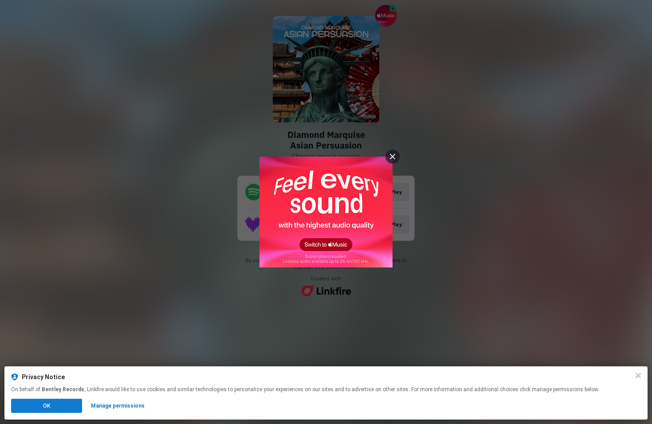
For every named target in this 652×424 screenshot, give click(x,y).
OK (46, 406)
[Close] (638, 376)
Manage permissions (118, 406)
